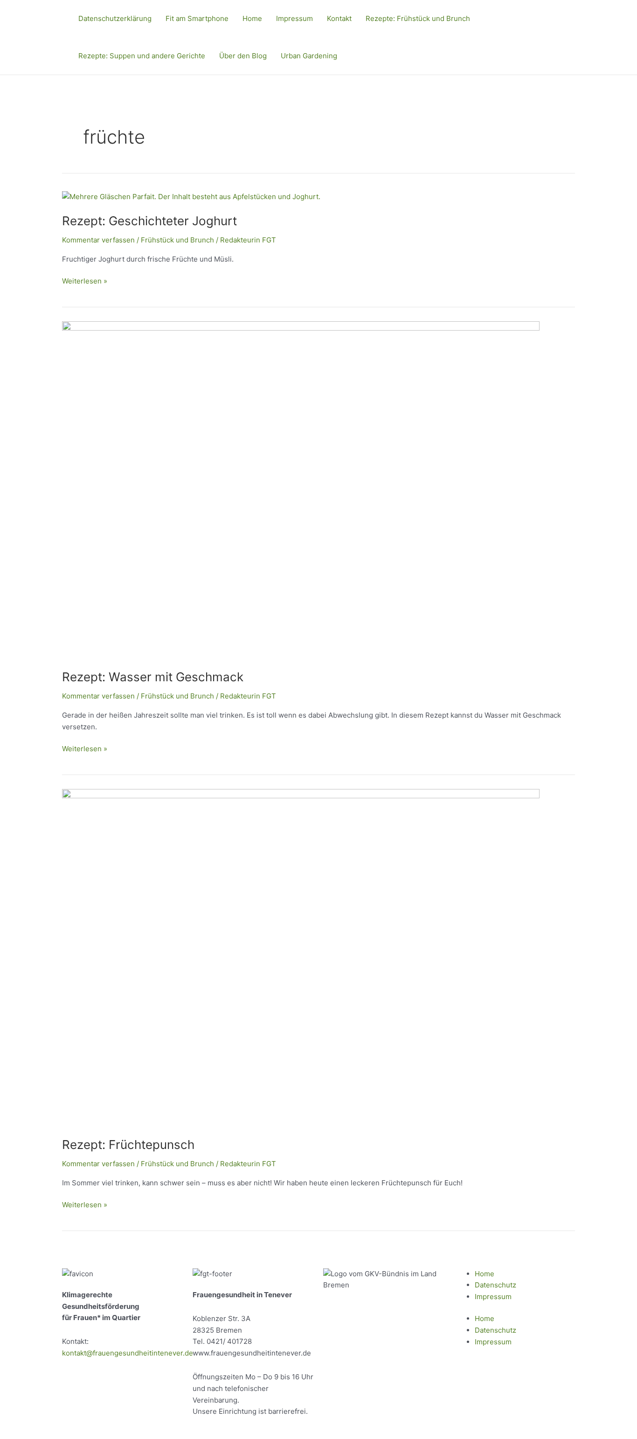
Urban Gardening (309, 55)
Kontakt (339, 18)
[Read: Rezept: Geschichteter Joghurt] (191, 196)
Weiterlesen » (84, 280)
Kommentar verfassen (98, 239)
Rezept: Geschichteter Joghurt (149, 221)
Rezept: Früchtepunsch (128, 1144)
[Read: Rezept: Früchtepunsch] (301, 957)
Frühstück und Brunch (177, 239)
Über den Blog (243, 55)
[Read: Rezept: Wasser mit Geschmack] (301, 489)
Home (252, 18)
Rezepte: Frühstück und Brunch (418, 18)
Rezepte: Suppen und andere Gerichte (141, 55)
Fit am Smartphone (197, 18)
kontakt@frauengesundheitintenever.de (127, 1353)
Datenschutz (495, 1284)
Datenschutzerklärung (115, 18)
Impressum (294, 18)
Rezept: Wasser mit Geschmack (152, 677)
